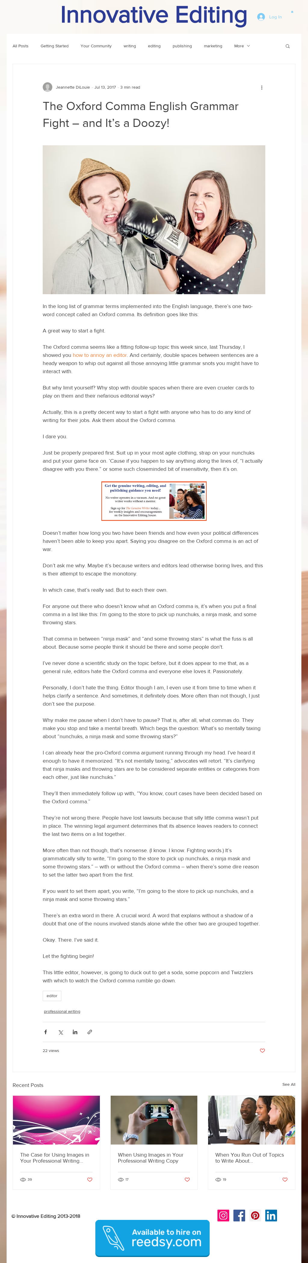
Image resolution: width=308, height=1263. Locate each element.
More (239, 45)
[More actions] (261, 87)
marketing (213, 45)
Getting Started (55, 45)
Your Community (96, 45)
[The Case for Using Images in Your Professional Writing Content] (56, 1120)
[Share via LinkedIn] (75, 1032)
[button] (292, 11)
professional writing (62, 1011)
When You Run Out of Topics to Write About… (249, 1158)
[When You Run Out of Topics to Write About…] (251, 1120)
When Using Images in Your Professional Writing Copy (150, 1158)
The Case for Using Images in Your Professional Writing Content (54, 1158)
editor (52, 995)
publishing (182, 45)
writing (130, 45)
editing (154, 45)
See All (288, 1084)
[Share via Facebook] (45, 1032)
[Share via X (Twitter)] (60, 1032)
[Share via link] (90, 1032)
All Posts (21, 45)
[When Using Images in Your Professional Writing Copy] (154, 1120)
